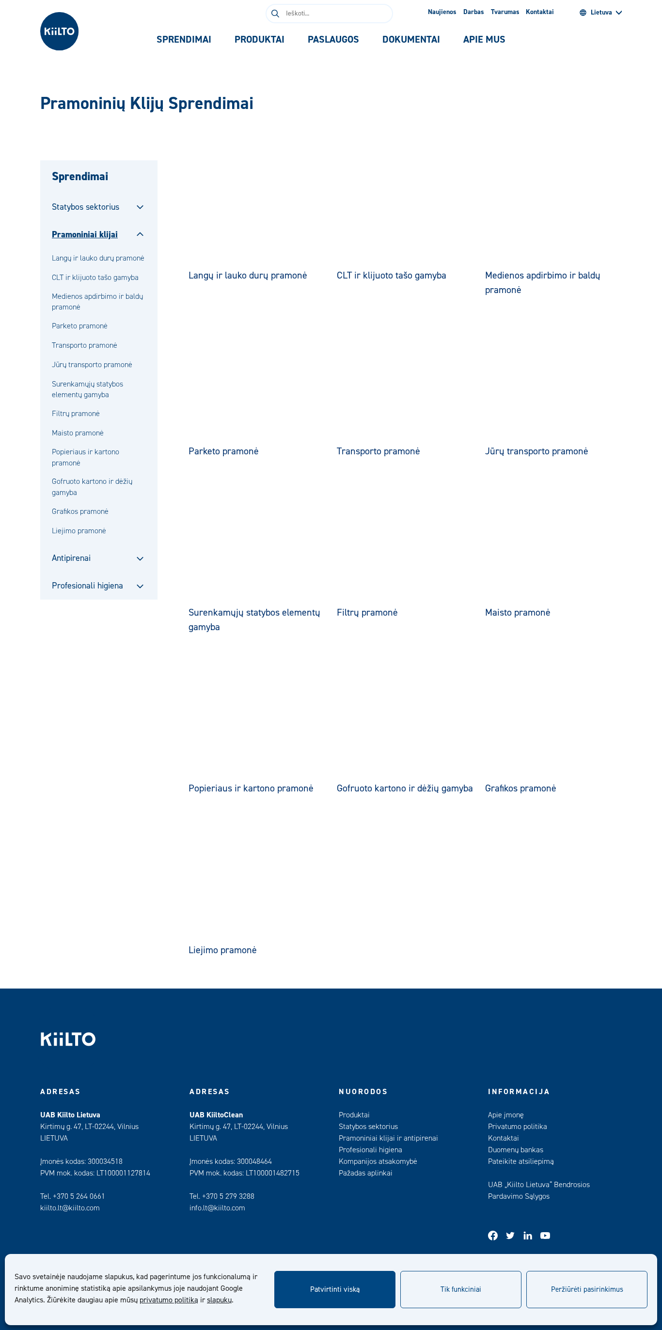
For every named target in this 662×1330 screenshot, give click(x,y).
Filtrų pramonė (76, 413)
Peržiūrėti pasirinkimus (587, 1289)
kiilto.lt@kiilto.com (70, 1208)
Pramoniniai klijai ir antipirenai (388, 1138)
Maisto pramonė (78, 433)
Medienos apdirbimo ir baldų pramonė (97, 302)
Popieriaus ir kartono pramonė (85, 457)
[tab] (184, 39)
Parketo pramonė (80, 326)
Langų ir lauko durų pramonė (98, 258)
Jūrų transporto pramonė (92, 365)
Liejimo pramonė (79, 531)
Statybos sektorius (85, 207)
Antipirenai (71, 558)
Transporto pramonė (84, 345)
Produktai (354, 1115)
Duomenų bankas (515, 1150)
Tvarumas (505, 12)
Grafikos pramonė (80, 511)
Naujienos (442, 12)
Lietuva (601, 12)
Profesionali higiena (87, 585)
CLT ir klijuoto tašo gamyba (95, 277)
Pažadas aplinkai (366, 1173)
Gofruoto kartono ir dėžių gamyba (92, 487)
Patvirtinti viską (335, 1289)
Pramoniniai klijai (85, 234)
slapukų (219, 1300)
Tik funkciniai (461, 1289)
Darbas (473, 12)
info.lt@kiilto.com (217, 1208)
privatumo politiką (169, 1300)
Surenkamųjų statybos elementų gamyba (87, 389)
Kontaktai (540, 12)
